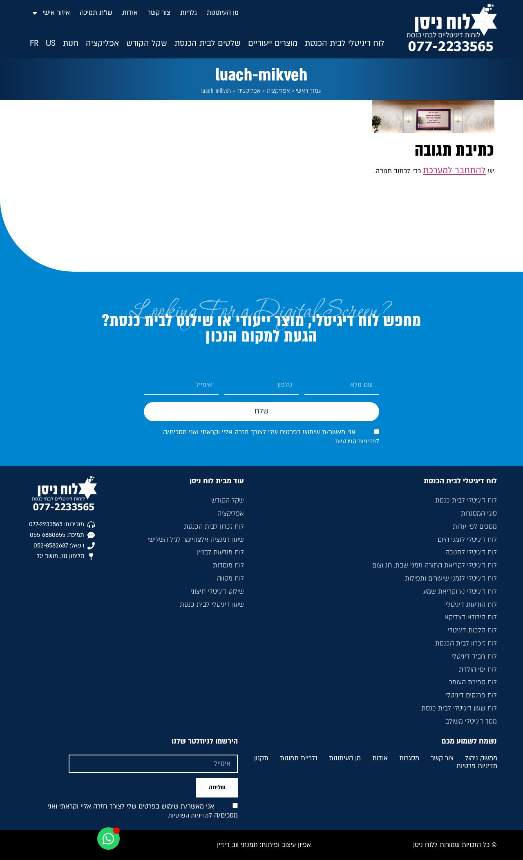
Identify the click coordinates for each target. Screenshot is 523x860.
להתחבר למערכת (454, 170)
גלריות (188, 12)
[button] (344, 43)
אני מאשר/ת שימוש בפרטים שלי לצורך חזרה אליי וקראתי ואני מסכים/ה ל (142, 811)
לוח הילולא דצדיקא (471, 617)
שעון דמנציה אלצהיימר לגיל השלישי (196, 539)
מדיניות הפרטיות (355, 441)
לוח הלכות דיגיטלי (472, 630)
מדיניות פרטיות (476, 766)
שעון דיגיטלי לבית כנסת (212, 604)
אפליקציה (278, 91)
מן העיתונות (223, 12)
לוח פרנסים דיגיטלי (471, 695)
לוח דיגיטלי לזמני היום (467, 539)
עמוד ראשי (309, 91)
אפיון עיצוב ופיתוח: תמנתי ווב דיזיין (264, 844)
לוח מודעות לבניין (220, 552)
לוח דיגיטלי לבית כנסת (466, 500)
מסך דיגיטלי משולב (471, 721)
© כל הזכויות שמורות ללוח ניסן (455, 844)
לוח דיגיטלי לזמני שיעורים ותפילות (451, 578)
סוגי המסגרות (479, 513)
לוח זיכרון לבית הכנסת (466, 643)
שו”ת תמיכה (96, 12)
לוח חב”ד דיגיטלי (474, 656)
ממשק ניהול (481, 759)
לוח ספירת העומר (473, 682)
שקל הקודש (227, 500)
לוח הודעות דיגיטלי (471, 604)
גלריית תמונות (298, 759)
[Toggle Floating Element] (108, 838)
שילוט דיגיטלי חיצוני (217, 591)
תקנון (261, 759)
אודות (130, 12)
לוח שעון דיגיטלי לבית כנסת (459, 708)
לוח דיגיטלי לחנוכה (471, 552)
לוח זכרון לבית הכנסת (214, 526)
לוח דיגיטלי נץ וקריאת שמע (460, 591)
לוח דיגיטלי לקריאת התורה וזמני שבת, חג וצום (434, 565)
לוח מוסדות (228, 565)
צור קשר (159, 12)
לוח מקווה (230, 578)
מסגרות (409, 759)
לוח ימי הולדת (478, 669)
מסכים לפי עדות (475, 526)
